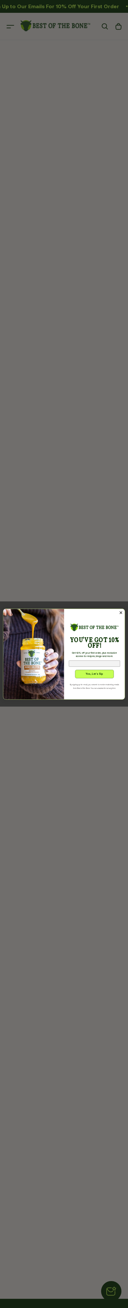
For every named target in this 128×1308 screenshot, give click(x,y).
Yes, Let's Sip (94, 674)
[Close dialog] (121, 613)
